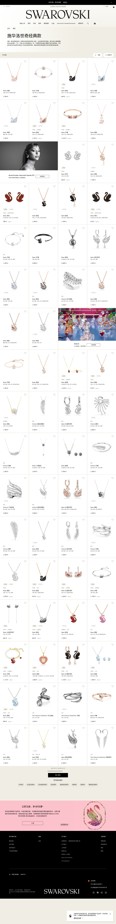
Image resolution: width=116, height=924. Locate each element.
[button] (14, 874)
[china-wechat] (98, 892)
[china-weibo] (102, 892)
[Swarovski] (58, 14)
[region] (58, 6)
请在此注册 (77, 918)
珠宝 (14, 28)
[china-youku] (94, 892)
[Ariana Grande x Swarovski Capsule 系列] (29, 155)
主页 (8, 28)
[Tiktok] (106, 892)
